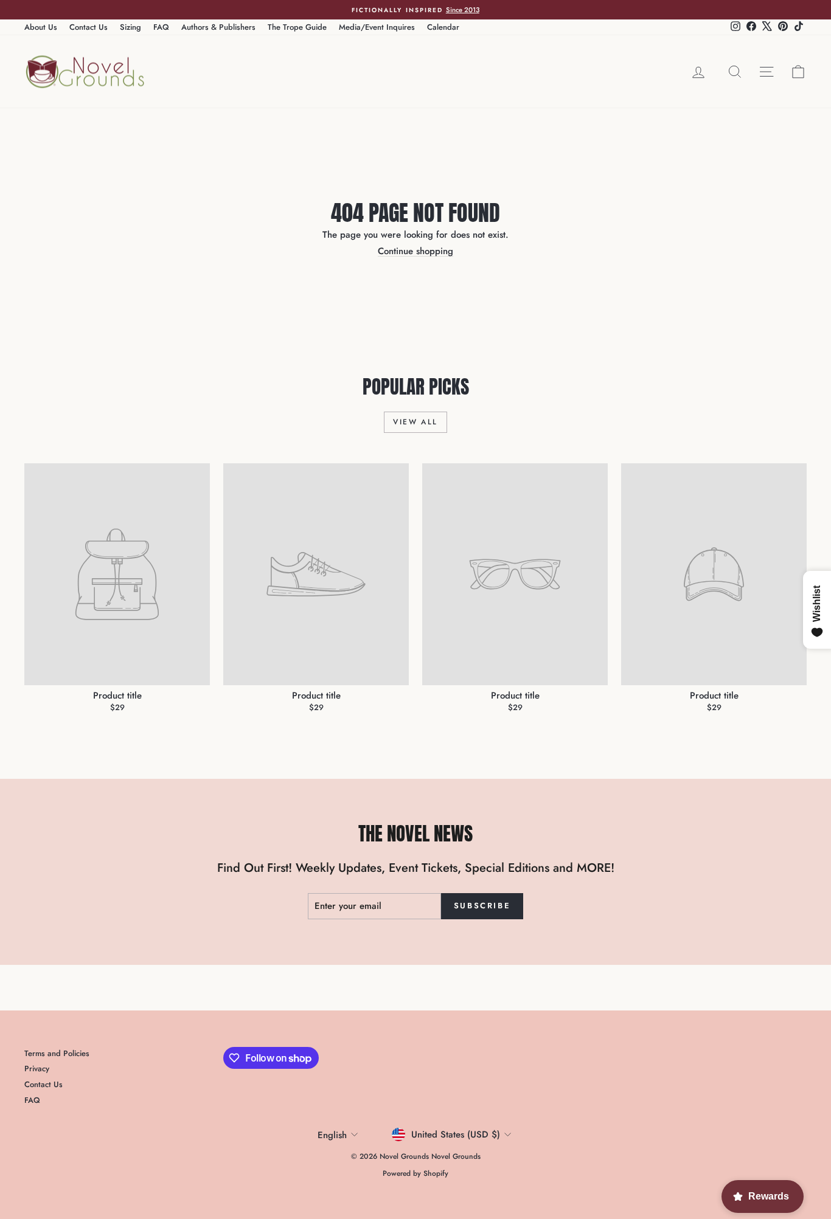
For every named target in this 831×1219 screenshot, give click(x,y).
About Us (40, 27)
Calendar (443, 27)
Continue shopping (415, 251)
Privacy (36, 1068)
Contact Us (88, 27)
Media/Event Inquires (377, 27)
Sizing (130, 27)
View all (415, 421)
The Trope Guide (297, 27)
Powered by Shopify (415, 1173)
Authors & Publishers (218, 27)
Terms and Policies (56, 1053)
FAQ (161, 27)
